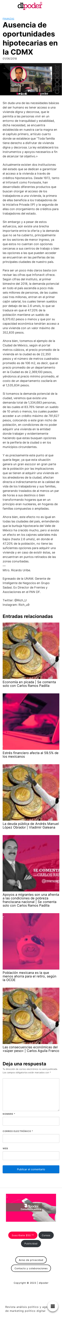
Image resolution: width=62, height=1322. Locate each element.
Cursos (46, 1235)
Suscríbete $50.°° (23, 1235)
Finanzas (8, 18)
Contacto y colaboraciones (31, 1268)
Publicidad (31, 1243)
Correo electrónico (18, 1131)
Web (5, 1148)
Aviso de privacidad (31, 1260)
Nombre (9, 1114)
